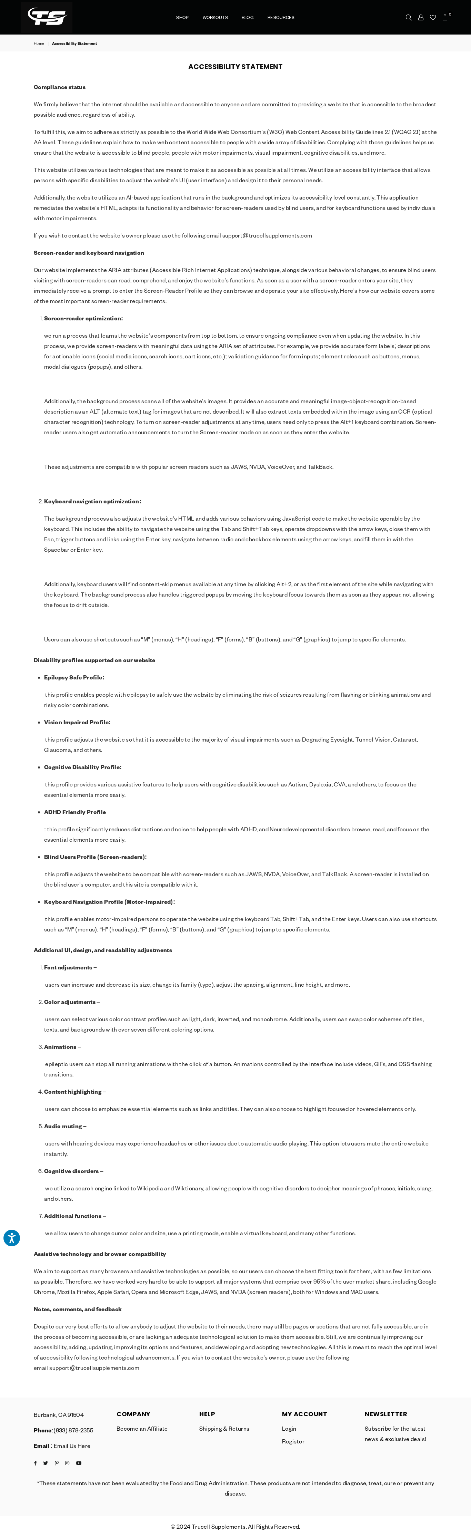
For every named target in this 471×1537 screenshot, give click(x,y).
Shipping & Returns (224, 1428)
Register (293, 1441)
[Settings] (421, 17)
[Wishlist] (433, 17)
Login (289, 1428)
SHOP (182, 17)
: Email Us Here (70, 1445)
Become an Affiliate (142, 1428)
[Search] (409, 17)
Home (39, 43)
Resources (281, 17)
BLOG (248, 17)
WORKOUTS (215, 17)
